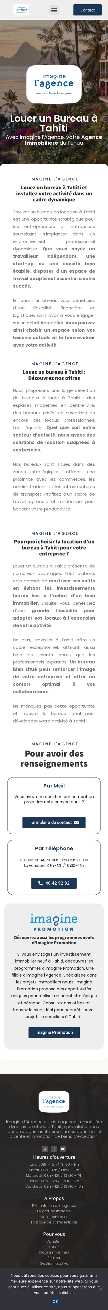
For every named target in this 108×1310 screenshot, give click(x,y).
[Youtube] (63, 1149)
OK (55, 1301)
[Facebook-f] (54, 1149)
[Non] (101, 1289)
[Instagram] (45, 1149)
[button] (54, 10)
